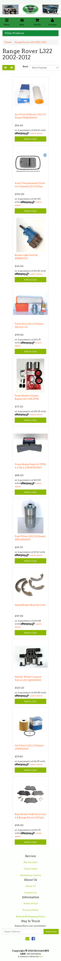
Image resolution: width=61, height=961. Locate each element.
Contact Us (30, 892)
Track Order (30, 868)
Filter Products (14, 33)
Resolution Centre (30, 875)
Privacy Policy (31, 910)
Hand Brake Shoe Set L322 (30, 605)
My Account (31, 862)
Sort (25, 66)
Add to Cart (30, 139)
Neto (41, 956)
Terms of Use (30, 903)
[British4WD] (30, 8)
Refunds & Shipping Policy (30, 916)
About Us (30, 886)
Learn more (35, 133)
